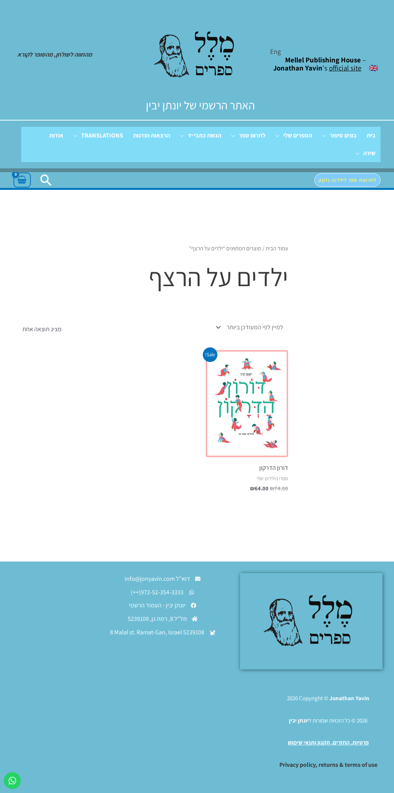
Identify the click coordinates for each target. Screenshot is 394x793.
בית (371, 135)
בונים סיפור (343, 135)
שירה (369, 153)
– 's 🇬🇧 (325, 64)
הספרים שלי (297, 135)
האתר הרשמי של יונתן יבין (200, 105)
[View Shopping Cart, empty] (22, 180)
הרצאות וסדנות (151, 135)
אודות (56, 135)
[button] (347, 180)
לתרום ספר (252, 135)
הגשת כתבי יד (204, 135)
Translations (102, 135)
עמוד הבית (276, 248)
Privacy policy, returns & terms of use (328, 765)
